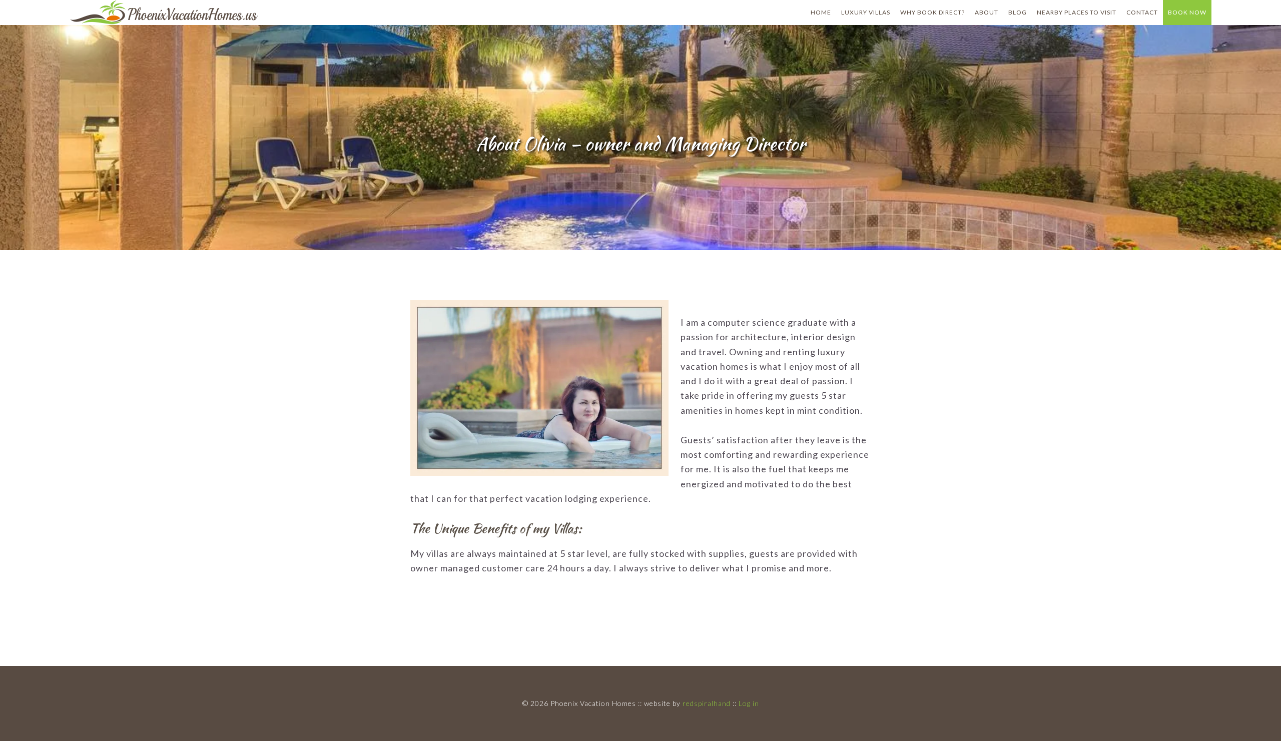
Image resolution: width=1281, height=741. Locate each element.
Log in (749, 703)
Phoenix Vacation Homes (170, 12)
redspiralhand (707, 703)
